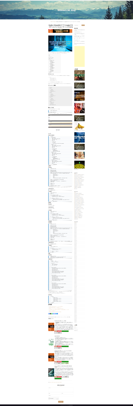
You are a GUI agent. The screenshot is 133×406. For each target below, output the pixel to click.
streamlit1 (51, 66)
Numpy (79, 202)
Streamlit (61, 382)
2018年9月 (75, 319)
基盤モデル (76, 211)
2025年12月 (75, 227)
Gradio (57, 382)
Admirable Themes (71, 405)
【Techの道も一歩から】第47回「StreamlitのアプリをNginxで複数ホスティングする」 (59, 309)
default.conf (52, 70)
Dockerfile (52, 61)
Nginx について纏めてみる (52, 310)
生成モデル (80, 216)
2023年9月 (75, 260)
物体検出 (76, 216)
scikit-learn (76, 183)
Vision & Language (77, 207)
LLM (63, 1)
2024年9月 (75, 244)
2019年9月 (75, 303)
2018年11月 (75, 316)
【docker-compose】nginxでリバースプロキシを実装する (56, 306)
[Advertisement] (79, 56)
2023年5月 (75, 265)
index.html (52, 71)
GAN (79, 198)
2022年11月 (75, 273)
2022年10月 (75, 274)
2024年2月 (75, 253)
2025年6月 (75, 232)
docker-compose (52, 60)
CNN (83, 194)
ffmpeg (76, 177)
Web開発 (73, 1)
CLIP (79, 194)
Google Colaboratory (77, 199)
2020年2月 (75, 299)
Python (65, 1)
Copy (71, 136)
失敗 (80, 211)
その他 (76, 1)
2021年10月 (75, 286)
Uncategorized (69, 1)
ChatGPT (76, 194)
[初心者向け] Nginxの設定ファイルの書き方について (55, 307)
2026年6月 (75, 223)
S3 (82, 203)
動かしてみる (50, 58)
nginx (51, 69)
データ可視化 (76, 208)
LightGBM (80, 178)
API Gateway (76, 193)
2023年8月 (75, 261)
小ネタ (81, 212)
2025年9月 (75, 228)
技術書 (79, 1)
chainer (83, 174)
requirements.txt (52, 62)
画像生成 (82, 1)
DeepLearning (53, 1)
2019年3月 (75, 311)
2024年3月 (75, 252)
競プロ (76, 188)
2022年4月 (75, 282)
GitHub (56, 1)
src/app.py (52, 68)
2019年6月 (75, 307)
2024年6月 (75, 248)
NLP (76, 202)
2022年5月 (75, 281)
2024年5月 (75, 249)
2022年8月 (75, 277)
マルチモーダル (81, 208)
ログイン (75, 326)
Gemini (82, 198)
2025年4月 (75, 235)
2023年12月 (75, 256)
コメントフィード (76, 329)
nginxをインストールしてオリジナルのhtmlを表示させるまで (56, 308)
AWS (49, 1)
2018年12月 (75, 315)
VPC (82, 207)
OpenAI (82, 202)
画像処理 (76, 217)
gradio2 (51, 63)
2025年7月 (75, 231)
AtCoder (76, 174)
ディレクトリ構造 (51, 57)
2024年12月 (75, 240)
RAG (79, 203)
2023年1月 (75, 270)
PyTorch (80, 182)
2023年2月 (75, 269)
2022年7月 (75, 278)
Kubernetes (60, 1)
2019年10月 (75, 302)
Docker (50, 382)
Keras (82, 177)
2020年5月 (75, 295)
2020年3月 (75, 298)
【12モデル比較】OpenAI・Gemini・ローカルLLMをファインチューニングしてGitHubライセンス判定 (79, 34)
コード (50, 59)
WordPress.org (76, 330)
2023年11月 (75, 257)
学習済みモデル (77, 212)
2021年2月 (75, 290)
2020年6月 (75, 294)
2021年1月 (75, 291)
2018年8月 (75, 320)
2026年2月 (75, 224)
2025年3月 (75, 236)
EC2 (76, 198)
